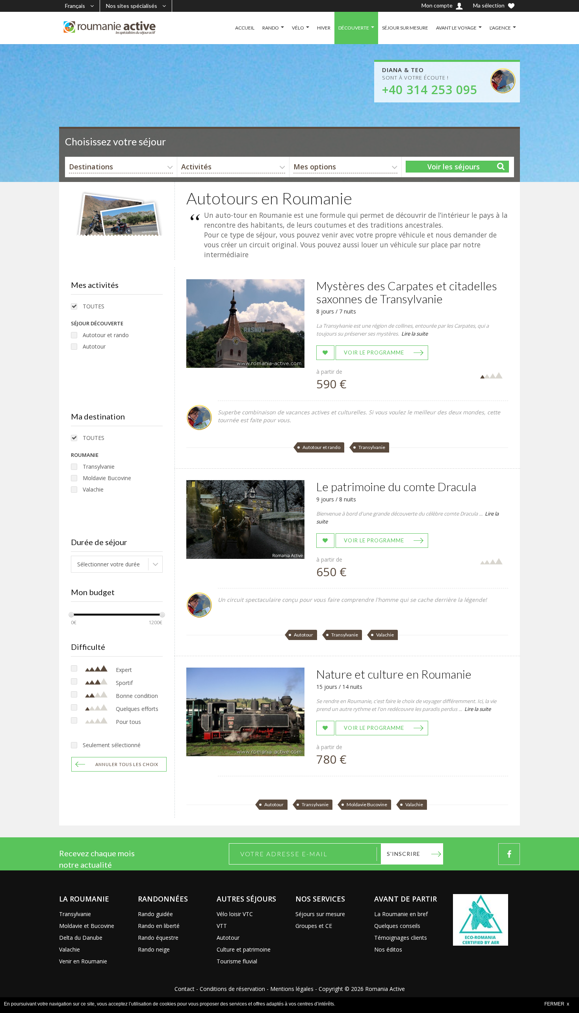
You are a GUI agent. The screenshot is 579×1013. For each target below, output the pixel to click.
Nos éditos (388, 949)
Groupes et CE (313, 926)
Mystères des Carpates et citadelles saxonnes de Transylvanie (406, 292)
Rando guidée (155, 914)
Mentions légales (292, 989)
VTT (222, 926)
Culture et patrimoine (244, 949)
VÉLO (298, 28)
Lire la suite (414, 333)
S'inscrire (403, 853)
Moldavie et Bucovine (86, 926)
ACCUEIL (244, 28)
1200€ (155, 622)
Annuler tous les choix (126, 764)
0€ (73, 622)
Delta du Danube (80, 937)
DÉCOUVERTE (353, 28)
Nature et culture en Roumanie (393, 674)
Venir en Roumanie (83, 961)
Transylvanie (99, 466)
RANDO (270, 28)
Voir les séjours (453, 166)
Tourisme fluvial (237, 961)
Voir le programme (374, 352)
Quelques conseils (397, 926)
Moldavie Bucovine (107, 478)
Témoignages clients (400, 937)
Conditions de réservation (232, 989)
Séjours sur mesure (320, 914)
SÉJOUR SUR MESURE (405, 28)
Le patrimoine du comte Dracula (396, 486)
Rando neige (154, 949)
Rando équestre (158, 937)
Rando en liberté (159, 926)
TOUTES (93, 306)
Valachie (93, 489)
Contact (184, 989)
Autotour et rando (106, 335)
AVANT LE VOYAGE (456, 28)
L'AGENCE (500, 28)
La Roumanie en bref (401, 914)
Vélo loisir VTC (235, 914)
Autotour (94, 346)
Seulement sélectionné (112, 745)
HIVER (323, 28)
